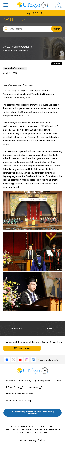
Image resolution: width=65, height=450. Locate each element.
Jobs (59, 381)
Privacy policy (43, 381)
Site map (10, 381)
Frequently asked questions (19, 394)
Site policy (26, 381)
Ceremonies (48, 328)
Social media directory (49, 360)
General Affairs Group (14, 68)
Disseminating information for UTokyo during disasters (32, 413)
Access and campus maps (19, 400)
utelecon (33, 387)
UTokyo (32, 13)
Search (56, 29)
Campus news (17, 328)
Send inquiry (24, 348)
